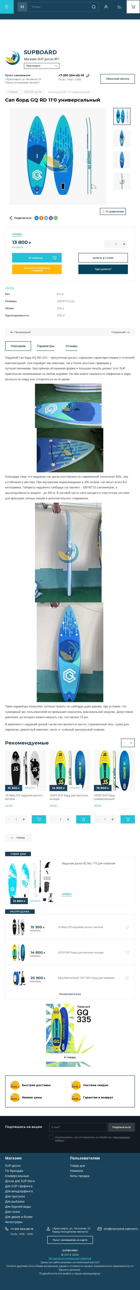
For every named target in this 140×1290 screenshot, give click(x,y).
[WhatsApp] (56, 218)
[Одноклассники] (41, 218)
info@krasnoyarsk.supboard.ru (121, 1228)
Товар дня (77, 1166)
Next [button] (131, 743)
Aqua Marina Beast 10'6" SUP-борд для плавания (86, 977)
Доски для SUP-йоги (20, 1181)
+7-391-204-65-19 (71, 75)
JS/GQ (9, 288)
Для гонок (12, 1212)
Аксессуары (13, 1222)
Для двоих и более (19, 1217)
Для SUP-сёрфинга (18, 1186)
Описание (18, 346)
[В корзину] (127, 927)
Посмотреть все (70, 994)
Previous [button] (124, 743)
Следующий (118, 332)
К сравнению (115, 211)
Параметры (45, 346)
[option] (58, 156)
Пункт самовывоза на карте (70, 1240)
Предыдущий (23, 332)
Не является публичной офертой (70, 1258)
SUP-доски (12, 1166)
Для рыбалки (14, 1201)
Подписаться (121, 1127)
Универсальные (17, 1176)
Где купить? (103, 269)
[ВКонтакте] (36, 218)
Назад (20, 837)
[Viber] (51, 218)
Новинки (76, 1171)
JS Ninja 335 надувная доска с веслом (80, 927)
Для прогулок (15, 1196)
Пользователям (85, 1158)
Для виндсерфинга (19, 1191)
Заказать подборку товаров (37, 269)
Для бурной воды (18, 1206)
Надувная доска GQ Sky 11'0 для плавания (88, 863)
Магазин (13, 1158)
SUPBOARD (40, 52)
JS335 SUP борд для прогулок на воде (80, 952)
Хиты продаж (79, 1176)
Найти (94, 7)
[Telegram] (46, 218)
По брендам (14, 1171)
